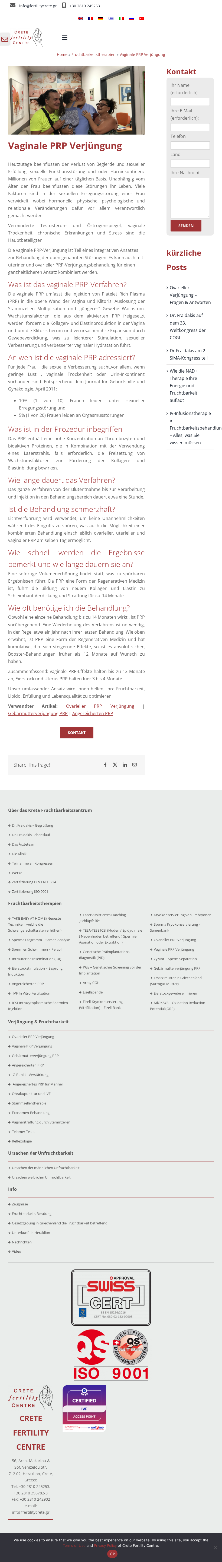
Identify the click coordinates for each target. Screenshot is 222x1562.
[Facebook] (105, 765)
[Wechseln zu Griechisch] (111, 18)
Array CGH (91, 982)
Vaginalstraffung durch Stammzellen (41, 1122)
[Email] (134, 765)
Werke (17, 872)
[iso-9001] (111, 1330)
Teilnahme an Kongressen (32, 863)
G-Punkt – (30, 1074)
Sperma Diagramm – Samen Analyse (41, 939)
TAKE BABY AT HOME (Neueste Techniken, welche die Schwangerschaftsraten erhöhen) (34, 924)
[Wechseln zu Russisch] (131, 18)
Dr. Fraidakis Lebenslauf (31, 834)
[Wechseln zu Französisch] (90, 18)
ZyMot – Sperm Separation (175, 958)
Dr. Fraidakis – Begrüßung (32, 825)
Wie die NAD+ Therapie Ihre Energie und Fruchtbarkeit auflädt (183, 385)
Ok (112, 1554)
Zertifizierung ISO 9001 (30, 891)
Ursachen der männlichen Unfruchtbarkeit (46, 1167)
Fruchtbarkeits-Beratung (31, 1213)
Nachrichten (22, 1242)
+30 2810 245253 (85, 5)
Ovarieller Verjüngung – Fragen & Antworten (190, 295)
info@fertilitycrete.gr (38, 5)
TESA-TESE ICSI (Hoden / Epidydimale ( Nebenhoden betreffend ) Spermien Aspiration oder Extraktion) (110, 936)
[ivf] (84, 1387)
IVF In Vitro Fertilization (31, 993)
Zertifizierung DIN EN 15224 (34, 882)
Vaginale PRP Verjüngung (174, 949)
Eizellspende (93, 992)
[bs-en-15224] (111, 1271)
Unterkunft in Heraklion (31, 1232)
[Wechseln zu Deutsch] (101, 18)
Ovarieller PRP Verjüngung (100, 706)
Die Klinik (19, 853)
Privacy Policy (105, 1545)
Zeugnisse (20, 1204)
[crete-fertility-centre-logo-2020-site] (26, 30)
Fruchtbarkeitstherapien (93, 54)
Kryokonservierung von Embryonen (182, 914)
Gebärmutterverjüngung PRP (38, 713)
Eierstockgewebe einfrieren (175, 993)
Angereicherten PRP (92, 713)
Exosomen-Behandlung (31, 1112)
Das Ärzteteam (23, 844)
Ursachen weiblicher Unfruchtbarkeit (41, 1177)
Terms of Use (74, 1545)
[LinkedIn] (125, 765)
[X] (115, 765)
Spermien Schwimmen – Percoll (37, 949)
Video (16, 1251)
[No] (215, 1547)
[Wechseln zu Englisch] (80, 18)
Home (62, 54)
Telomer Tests (23, 1131)
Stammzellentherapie (29, 1103)
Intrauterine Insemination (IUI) (36, 958)
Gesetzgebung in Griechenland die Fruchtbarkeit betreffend (59, 1223)
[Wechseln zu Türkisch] (142, 18)
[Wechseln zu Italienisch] (121, 18)
